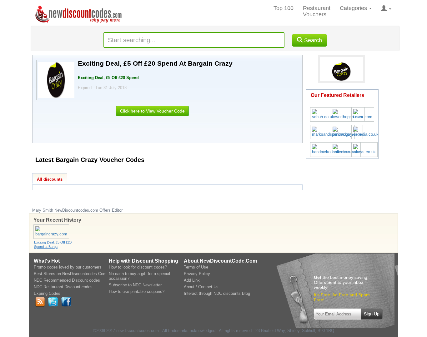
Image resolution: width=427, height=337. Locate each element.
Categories (354, 8)
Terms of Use (196, 267)
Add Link (192, 280)
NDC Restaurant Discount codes (63, 286)
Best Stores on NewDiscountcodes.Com (70, 273)
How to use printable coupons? (136, 291)
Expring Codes (47, 293)
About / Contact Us (201, 286)
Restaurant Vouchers (316, 11)
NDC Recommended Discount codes (67, 280)
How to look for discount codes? (138, 267)
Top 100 (284, 8)
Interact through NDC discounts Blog (217, 293)
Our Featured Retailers (337, 95)
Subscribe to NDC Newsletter (135, 285)
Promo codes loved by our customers (68, 267)
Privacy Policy (197, 273)
